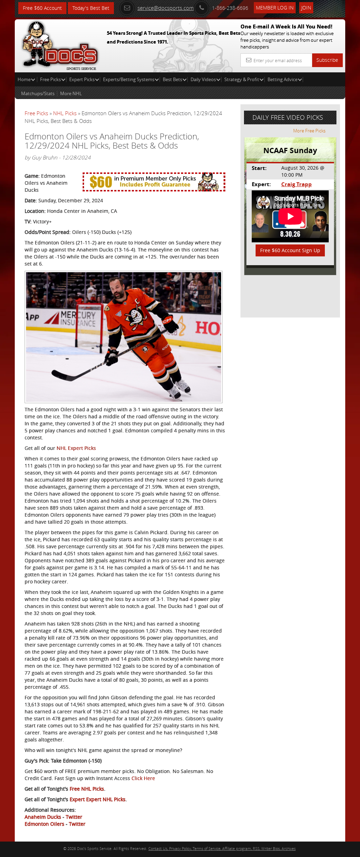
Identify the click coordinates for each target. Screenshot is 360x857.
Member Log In (275, 7)
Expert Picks (82, 79)
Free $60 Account (42, 8)
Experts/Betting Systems (128, 79)
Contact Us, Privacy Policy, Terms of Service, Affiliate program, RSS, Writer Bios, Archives (222, 848)
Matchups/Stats (37, 93)
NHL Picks (65, 113)
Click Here (143, 778)
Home (25, 79)
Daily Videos (203, 79)
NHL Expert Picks (76, 448)
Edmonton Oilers (44, 823)
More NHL (71, 93)
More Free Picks (309, 130)
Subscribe (327, 60)
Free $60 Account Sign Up (290, 250)
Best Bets (172, 79)
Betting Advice (282, 79)
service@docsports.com (165, 7)
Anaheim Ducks (43, 816)
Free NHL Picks (87, 788)
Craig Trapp (296, 184)
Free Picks (50, 79)
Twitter (74, 816)
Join (306, 7)
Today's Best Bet (90, 8)
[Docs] (60, 43)
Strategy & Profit (241, 79)
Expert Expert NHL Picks (98, 799)
